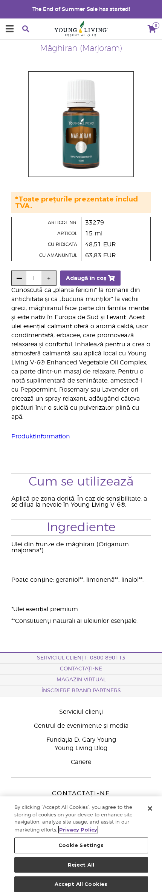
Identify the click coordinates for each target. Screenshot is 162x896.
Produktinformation (40, 436)
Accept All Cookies (81, 884)
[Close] (150, 808)
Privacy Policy (78, 830)
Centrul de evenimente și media (81, 726)
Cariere (81, 762)
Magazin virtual (81, 679)
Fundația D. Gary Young (81, 740)
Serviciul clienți (81, 712)
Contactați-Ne (81, 669)
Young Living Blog (81, 748)
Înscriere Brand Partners (81, 690)
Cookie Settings (81, 845)
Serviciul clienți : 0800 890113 (81, 658)
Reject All (81, 865)
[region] (81, 846)
